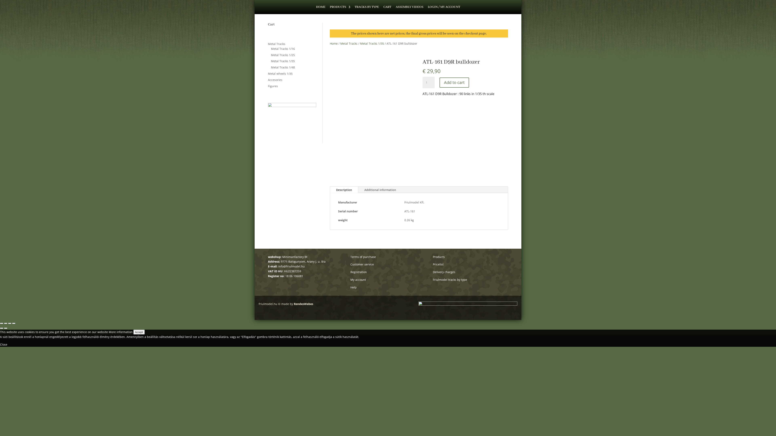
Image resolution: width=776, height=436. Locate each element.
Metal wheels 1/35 (280, 73)
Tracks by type (367, 7)
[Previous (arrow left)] (1, 328)
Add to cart (454, 82)
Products (338, 7)
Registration (358, 272)
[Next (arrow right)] (5, 328)
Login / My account (444, 7)
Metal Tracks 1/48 (283, 67)
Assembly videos (409, 7)
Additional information (380, 190)
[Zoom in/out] (13, 323)
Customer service (362, 264)
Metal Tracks (276, 44)
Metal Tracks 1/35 (283, 61)
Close (3, 344)
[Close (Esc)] (1, 323)
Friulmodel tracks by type (450, 280)
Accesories (275, 80)
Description (344, 190)
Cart (387, 7)
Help (353, 287)
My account (358, 280)
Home (320, 7)
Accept (139, 332)
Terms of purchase (363, 257)
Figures (273, 86)
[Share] (5, 323)
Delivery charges (444, 272)
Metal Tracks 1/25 (283, 55)
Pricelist (438, 264)
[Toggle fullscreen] (9, 323)
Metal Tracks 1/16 (283, 49)
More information (121, 332)
